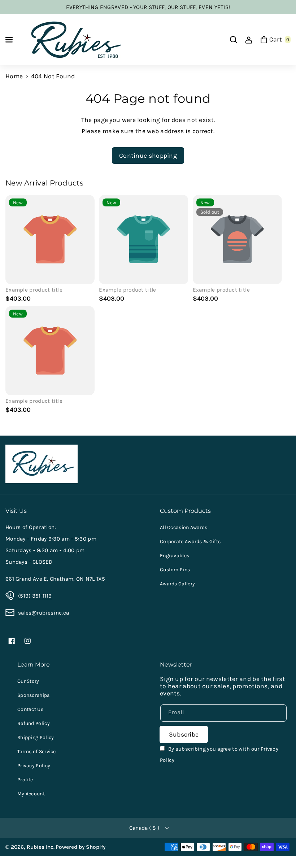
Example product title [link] (33, 290)
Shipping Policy (35, 737)
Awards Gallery (177, 584)
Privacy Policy (33, 766)
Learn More (33, 664)
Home (14, 76)
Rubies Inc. (41, 847)
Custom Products (185, 510)
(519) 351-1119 (35, 596)
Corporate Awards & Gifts (190, 541)
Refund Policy (33, 723)
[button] (9, 40)
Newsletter (176, 664)
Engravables (174, 556)
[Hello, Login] (249, 40)
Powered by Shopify (80, 847)
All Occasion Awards (184, 527)
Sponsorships (33, 695)
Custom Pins (175, 570)
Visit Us (16, 510)
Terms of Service (36, 751)
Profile (25, 780)
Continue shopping (148, 155)
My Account (31, 794)
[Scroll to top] (280, 833)
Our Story (28, 681)
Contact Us (30, 709)
